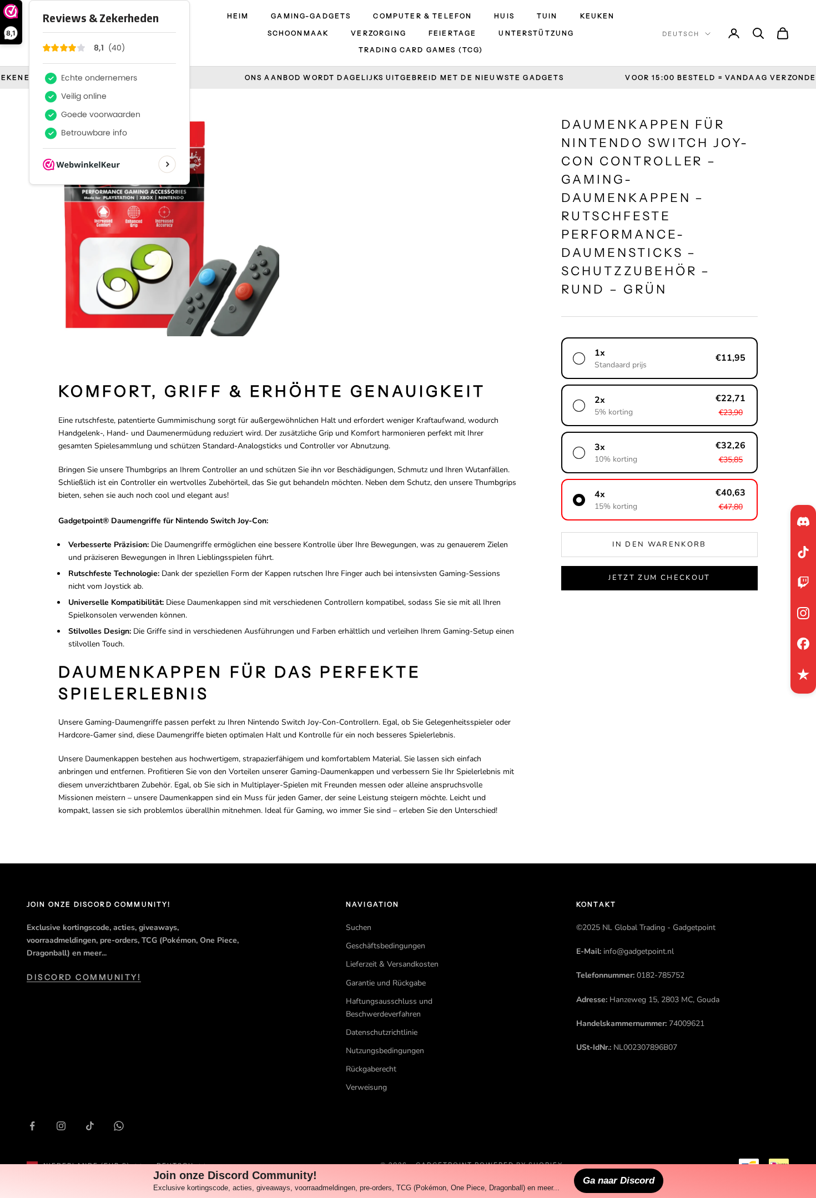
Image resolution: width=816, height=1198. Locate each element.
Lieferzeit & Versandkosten (392, 964)
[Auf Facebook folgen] (32, 1125)
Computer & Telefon (422, 16)
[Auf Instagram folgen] (61, 1125)
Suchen (358, 927)
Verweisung (366, 1087)
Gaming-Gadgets (311, 16)
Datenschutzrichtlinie (381, 1032)
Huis (504, 16)
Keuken (597, 16)
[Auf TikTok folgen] (89, 1125)
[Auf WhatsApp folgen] (118, 1125)
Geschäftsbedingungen (385, 946)
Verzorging (378, 33)
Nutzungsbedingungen (385, 1050)
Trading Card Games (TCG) (421, 50)
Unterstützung (536, 33)
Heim (238, 16)
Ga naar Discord (618, 1180)
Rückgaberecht (371, 1069)
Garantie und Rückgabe (386, 983)
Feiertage (452, 33)
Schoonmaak (298, 33)
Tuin (547, 16)
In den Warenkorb (659, 544)
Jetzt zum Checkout (659, 578)
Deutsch (680, 34)
